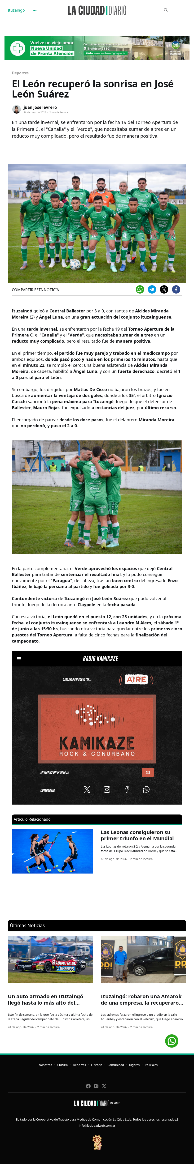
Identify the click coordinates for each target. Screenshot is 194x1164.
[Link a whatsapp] (171, 1039)
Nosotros (45, 1065)
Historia (96, 1065)
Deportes (20, 73)
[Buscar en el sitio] (165, 10)
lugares (134, 1065)
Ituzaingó (16, 10)
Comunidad (115, 1065)
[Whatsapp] (140, 289)
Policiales (151, 1065)
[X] (164, 289)
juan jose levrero (40, 107)
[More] (34, 10)
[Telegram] (152, 289)
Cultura (62, 1065)
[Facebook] (176, 289)
